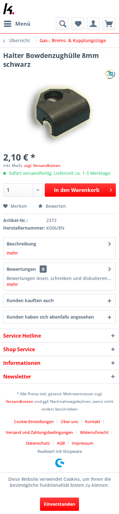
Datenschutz (38, 443)
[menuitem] (17, 23)
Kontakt (92, 421)
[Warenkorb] (108, 23)
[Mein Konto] (93, 23)
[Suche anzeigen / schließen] (62, 23)
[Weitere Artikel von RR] (110, 74)
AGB (61, 443)
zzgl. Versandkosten (42, 165)
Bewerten (55, 206)
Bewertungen (21, 269)
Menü (22, 23)
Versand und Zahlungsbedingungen (39, 432)
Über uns (69, 421)
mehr (12, 253)
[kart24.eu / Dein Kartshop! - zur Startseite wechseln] (8, 8)
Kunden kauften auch (30, 300)
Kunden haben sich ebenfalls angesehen (50, 317)
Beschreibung (21, 244)
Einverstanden (59, 504)
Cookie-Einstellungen (34, 421)
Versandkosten (19, 401)
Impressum (82, 443)
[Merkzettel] (77, 23)
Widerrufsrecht (94, 432)
